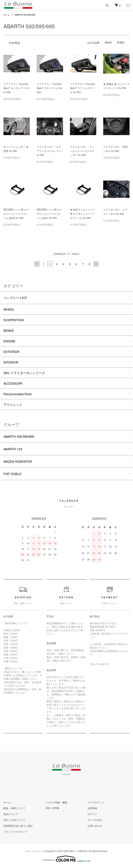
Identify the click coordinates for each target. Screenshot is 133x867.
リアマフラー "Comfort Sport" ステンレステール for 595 (82, 88)
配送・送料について (14, 808)
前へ (37, 264)
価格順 (108, 42)
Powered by (48, 859)
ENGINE (9, 341)
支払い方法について (14, 820)
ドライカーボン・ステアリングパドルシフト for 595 (49, 151)
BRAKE (8, 330)
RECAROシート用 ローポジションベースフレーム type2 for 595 (16, 214)
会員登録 (92, 808)
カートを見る (94, 820)
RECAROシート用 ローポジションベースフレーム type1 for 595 (49, 214)
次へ (96, 264)
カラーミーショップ (34, 850)
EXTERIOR (11, 351)
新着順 (120, 42)
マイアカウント (95, 802)
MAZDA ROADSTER (17, 461)
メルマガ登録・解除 (56, 802)
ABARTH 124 (12, 449)
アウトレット (12, 404)
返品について (10, 814)
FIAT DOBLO (12, 473)
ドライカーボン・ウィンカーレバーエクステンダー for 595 (82, 151)
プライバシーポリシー (15, 831)
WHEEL (9, 309)
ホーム (6, 14)
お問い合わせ (94, 825)
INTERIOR (10, 362)
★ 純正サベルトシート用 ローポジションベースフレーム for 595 (82, 214)
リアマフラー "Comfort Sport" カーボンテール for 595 (16, 88)
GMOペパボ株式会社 (78, 850)
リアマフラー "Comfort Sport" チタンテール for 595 (49, 88)
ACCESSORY (13, 383)
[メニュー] (128, 5)
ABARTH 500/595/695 (25, 14)
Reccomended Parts (17, 394)
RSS (48, 808)
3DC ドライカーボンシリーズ (24, 372)
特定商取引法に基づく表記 (18, 825)
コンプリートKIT (15, 297)
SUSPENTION (13, 320)
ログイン (92, 814)
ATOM (55, 808)
